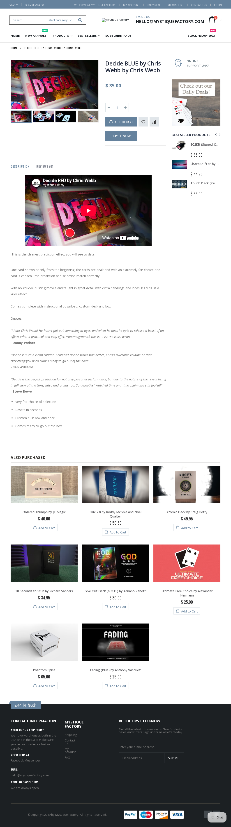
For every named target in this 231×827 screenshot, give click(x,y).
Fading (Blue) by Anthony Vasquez (115, 670)
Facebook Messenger (25, 760)
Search (80, 20)
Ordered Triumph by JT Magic (44, 512)
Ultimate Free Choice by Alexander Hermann (187, 593)
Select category (57, 20)
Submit (174, 758)
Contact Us (199, 5)
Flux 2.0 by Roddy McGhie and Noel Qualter (115, 514)
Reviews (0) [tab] (44, 166)
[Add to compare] (154, 122)
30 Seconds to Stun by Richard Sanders (44, 591)
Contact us (70, 741)
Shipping (71, 735)
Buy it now (121, 136)
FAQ (67, 757)
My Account (131, 5)
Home (14, 48)
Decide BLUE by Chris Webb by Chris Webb (133, 66)
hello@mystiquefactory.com (30, 775)
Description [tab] (20, 166)
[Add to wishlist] (143, 122)
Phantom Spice (44, 670)
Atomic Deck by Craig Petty (186, 512)
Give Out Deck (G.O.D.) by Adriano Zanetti (115, 591)
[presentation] (215, 134)
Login (218, 5)
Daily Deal (154, 5)
